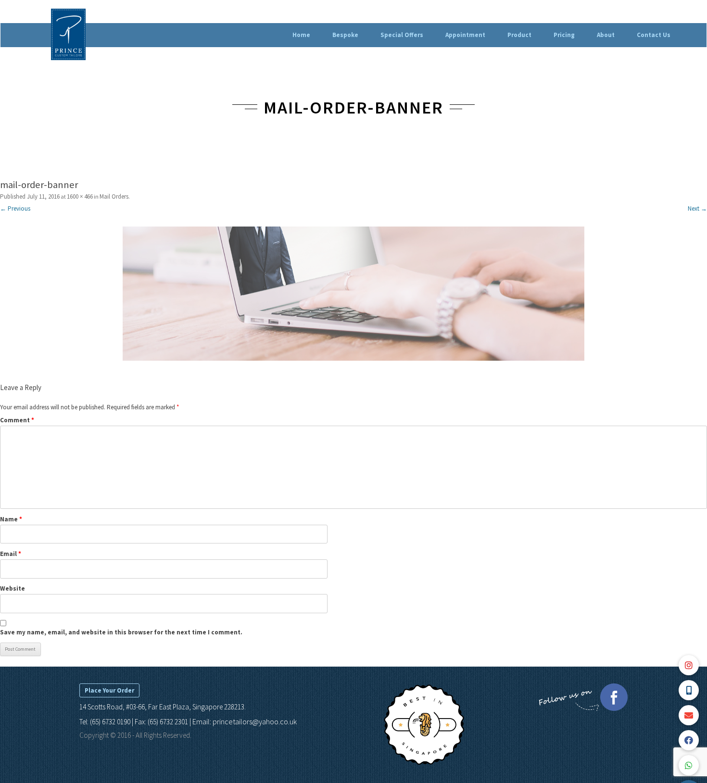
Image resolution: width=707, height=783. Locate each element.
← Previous (15, 208)
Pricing (564, 35)
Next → (697, 208)
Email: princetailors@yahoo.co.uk (244, 721)
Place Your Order (109, 690)
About (606, 35)
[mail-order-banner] (353, 294)
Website (12, 588)
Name (11, 519)
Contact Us (653, 35)
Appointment (465, 35)
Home (301, 35)
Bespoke (345, 35)
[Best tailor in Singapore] (424, 763)
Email (10, 554)
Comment (17, 420)
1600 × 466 (80, 196)
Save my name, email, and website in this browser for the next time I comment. (121, 632)
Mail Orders (114, 196)
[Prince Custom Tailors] (68, 36)
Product (519, 35)
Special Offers (401, 35)
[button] (689, 765)
